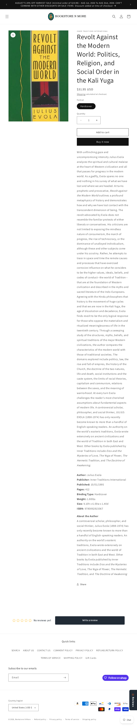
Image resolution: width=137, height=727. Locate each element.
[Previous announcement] (6, 4)
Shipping (81, 94)
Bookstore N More (23, 719)
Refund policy (40, 719)
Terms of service (72, 719)
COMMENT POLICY (63, 650)
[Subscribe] (64, 677)
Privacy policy (55, 719)
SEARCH (16, 650)
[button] (7, 16)
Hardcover (86, 106)
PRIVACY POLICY (84, 650)
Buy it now (102, 141)
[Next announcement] (130, 4)
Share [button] (83, 584)
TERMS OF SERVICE (51, 657)
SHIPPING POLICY (73, 657)
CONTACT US (43, 650)
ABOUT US (28, 650)
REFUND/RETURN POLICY (109, 650)
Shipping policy (89, 719)
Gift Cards (91, 657)
